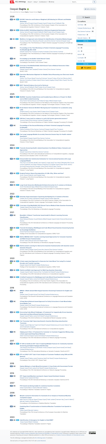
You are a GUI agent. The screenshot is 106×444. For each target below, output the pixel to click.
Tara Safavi (57, 162)
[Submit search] (94, 1)
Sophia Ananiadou (44, 51)
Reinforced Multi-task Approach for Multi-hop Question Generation (41, 270)
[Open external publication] (11, 39)
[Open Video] (11, 198)
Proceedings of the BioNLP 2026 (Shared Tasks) (33, 62)
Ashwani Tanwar (47, 78)
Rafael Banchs (35, 401)
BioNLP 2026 (23, 71)
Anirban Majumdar (54, 198)
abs (18, 19)
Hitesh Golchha (24, 336)
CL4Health (81, 57)
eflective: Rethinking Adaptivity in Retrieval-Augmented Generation (42, 30)
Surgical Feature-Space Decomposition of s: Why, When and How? (42, 173)
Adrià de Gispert (33, 399)
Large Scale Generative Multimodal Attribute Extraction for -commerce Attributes (46, 185)
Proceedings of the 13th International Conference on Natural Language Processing (43, 370)
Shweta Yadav (24, 240)
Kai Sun (60, 78)
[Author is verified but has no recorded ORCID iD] (28, 8)
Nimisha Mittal (42, 219)
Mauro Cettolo (32, 387)
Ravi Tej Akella (43, 272)
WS (79, 48)
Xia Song (22, 166)
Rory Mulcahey (34, 41)
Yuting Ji (55, 78)
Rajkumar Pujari (33, 325)
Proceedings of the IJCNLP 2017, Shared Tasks (33, 360)
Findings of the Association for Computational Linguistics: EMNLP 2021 (40, 233)
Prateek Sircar (51, 23)
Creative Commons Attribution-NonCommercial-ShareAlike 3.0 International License (41, 433)
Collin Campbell (33, 69)
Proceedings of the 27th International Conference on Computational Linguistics (42, 328)
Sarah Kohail (60, 347)
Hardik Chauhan (33, 272)
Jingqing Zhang (54, 80)
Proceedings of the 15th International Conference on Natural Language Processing (43, 337)
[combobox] (81, 1)
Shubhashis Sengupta (29, 327)
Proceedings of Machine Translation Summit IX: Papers (35, 424)
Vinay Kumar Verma (25, 101)
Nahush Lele (32, 175)
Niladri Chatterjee (33, 422)
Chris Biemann (31, 347)
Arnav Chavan (24, 175)
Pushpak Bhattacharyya (42, 265)
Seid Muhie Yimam (41, 347)
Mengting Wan (66, 162)
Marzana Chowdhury (26, 80)
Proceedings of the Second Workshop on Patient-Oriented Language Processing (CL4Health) (46, 122)
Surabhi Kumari (33, 294)
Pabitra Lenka (33, 279)
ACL (79, 51)
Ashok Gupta (44, 80)
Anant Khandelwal (25, 187)
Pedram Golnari (42, 69)
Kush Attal (32, 152)
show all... (86, 41)
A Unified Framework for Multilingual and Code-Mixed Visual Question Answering (45, 277)
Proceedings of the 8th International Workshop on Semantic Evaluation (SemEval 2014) (44, 379)
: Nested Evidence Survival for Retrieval (34, 85)
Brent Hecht (48, 166)
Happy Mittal (48, 101)
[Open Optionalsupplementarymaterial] (11, 263)
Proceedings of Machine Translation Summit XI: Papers (35, 389)
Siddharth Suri (29, 164)
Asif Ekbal (42, 231)
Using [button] (35, 2)
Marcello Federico (42, 387)
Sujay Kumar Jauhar (65, 164)
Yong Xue (38, 78)
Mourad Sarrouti (33, 240)
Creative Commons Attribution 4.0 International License (70, 435)
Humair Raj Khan (24, 231)
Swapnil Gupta (33, 23)
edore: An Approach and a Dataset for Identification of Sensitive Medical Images (46, 39)
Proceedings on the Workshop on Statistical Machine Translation (38, 403)
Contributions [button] (42, 2)
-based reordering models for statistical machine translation (40, 386)
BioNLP (80, 54)
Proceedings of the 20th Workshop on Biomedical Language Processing (40, 242)
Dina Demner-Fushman (54, 41)
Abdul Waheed (24, 219)
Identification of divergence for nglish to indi (36, 420)
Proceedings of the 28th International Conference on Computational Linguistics (42, 274)
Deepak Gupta (42, 23)
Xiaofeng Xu (46, 164)
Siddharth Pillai (60, 23)
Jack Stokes (41, 162)
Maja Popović (24, 399)
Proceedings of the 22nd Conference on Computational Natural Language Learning (43, 318)
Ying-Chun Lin (24, 162)
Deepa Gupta (36, 80)
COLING (80, 61)
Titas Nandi (23, 347)
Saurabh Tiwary (39, 166)
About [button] (29, 2)
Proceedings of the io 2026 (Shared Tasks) (35, 58)
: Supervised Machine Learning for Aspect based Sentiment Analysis (42, 376)
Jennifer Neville (33, 162)
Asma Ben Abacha (43, 249)
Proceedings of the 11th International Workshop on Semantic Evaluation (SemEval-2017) (44, 351)
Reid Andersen (38, 164)
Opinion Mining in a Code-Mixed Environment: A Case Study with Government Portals (46, 366)
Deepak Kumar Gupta (26, 378)
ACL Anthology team (40, 438)
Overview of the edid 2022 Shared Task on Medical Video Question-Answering (46, 205)
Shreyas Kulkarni (43, 187)
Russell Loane (43, 41)
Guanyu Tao (23, 78)
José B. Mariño (69, 399)
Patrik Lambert (51, 399)
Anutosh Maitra (64, 325)
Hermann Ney (60, 399)
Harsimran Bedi (42, 358)
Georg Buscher (30, 166)
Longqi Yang (49, 162)
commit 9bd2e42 (41, 440)
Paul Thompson (33, 51)
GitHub (52, 2)
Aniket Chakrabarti (34, 198)
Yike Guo (69, 80)
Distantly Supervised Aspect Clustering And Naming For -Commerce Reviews (44, 196)
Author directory (90, 9)
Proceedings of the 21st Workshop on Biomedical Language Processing (40, 209)
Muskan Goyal (33, 219)
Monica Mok (67, 78)
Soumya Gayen (24, 41)
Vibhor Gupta (62, 80)
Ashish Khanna (60, 219)
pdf (11, 19)
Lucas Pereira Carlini (34, 111)
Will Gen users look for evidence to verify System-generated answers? (44, 118)
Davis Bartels (23, 138)
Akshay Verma (24, 23)
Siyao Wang (31, 78)
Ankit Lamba (32, 368)
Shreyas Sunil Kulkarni (38, 101)
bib (14, 19)
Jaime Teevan (57, 166)
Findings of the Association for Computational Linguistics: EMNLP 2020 (40, 267)
